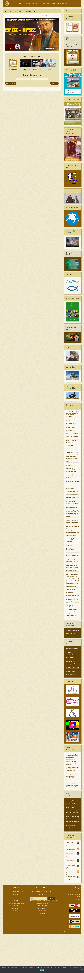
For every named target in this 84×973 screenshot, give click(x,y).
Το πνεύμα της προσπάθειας (74, 894)
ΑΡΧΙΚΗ (22, 3)
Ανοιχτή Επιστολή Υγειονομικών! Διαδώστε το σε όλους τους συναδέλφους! (72, 470)
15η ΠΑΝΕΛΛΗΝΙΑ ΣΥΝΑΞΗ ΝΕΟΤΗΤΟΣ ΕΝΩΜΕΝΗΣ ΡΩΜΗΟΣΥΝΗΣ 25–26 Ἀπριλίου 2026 (72, 414)
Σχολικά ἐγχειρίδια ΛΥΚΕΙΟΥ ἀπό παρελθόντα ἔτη (72, 544)
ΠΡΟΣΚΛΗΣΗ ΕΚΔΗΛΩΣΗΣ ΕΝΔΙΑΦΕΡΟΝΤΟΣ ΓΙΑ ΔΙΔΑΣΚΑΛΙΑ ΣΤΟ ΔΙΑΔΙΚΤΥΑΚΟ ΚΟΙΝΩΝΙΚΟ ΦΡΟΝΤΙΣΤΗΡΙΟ (72, 442)
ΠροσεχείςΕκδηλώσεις (70, 624)
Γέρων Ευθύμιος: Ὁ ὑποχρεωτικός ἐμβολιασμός (71, 449)
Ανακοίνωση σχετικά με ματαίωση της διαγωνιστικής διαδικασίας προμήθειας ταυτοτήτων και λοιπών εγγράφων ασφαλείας (72, 589)
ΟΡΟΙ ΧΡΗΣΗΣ (63, 3)
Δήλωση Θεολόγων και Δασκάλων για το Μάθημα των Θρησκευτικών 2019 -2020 (72, 574)
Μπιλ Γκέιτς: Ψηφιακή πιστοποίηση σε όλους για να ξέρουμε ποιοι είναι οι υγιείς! (72, 503)
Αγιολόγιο (69, 347)
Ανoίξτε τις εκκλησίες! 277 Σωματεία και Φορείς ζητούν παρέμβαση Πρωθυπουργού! (72, 521)
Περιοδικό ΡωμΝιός (72, 99)
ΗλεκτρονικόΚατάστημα (70, 836)
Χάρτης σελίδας (77, 897)
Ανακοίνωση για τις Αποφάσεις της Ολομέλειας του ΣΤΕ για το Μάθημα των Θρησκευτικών (72, 561)
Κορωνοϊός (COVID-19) (70, 254)
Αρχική (78, 891)
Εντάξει (42, 970)
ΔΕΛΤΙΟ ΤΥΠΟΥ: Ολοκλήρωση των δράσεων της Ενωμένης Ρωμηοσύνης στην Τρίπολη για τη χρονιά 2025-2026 (72, 810)
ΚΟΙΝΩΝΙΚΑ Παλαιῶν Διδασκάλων (70, 131)
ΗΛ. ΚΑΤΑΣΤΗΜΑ (55, 3)
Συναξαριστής (77, 896)
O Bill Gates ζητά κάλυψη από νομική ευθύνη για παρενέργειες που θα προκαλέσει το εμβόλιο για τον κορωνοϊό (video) (72, 533)
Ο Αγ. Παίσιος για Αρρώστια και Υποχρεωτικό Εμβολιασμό (72, 453)
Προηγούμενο (11, 83)
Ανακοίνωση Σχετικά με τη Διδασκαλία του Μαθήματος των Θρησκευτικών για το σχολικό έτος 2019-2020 (72, 568)
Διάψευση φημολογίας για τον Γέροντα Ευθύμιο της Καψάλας (72, 480)
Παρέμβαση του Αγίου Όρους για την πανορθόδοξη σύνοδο (72, 610)
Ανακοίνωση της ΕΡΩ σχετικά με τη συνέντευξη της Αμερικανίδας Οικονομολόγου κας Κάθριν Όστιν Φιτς (72, 496)
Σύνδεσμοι (69, 681)
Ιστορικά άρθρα (71, 367)
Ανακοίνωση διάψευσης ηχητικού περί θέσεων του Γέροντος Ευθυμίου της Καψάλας (71, 459)
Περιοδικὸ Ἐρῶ (71, 70)
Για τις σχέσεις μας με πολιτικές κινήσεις (72, 596)
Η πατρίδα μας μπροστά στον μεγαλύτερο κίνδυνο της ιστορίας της (72, 615)
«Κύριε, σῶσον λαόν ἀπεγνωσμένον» (70, 485)
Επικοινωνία (77, 899)
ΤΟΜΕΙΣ (48, 3)
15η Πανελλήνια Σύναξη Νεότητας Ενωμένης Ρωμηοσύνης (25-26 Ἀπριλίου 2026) (72, 777)
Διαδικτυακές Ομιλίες (70, 232)
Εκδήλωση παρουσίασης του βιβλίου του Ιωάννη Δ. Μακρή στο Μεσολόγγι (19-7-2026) (72, 755)
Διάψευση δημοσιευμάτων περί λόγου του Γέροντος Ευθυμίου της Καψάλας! (72, 526)
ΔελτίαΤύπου (68, 794)
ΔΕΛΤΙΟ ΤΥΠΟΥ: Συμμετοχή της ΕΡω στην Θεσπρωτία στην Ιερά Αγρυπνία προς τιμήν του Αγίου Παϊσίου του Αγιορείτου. (72, 819)
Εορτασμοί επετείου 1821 (70, 387)
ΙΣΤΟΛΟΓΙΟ (34, 3)
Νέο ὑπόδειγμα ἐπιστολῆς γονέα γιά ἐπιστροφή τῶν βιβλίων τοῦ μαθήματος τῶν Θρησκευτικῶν (72, 601)
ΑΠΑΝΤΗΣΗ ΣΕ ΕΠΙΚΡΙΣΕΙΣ (72, 667)
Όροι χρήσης (77, 900)
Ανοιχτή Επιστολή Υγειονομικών (70, 464)
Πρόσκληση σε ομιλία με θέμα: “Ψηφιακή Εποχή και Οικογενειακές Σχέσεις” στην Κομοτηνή (72, 770)
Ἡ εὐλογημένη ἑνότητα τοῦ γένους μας (71, 420)
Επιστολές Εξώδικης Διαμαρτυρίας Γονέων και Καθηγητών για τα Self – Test (72, 490)
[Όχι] (82, 969)
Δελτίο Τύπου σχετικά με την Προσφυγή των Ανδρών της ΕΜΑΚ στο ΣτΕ (72, 476)
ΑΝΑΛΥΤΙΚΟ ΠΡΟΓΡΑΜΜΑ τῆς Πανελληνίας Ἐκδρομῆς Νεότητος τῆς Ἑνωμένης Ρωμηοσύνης (72, 762)
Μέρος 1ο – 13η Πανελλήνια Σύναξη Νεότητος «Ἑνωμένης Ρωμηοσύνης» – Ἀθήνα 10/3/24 (72, 435)
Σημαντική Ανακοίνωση (70, 17)
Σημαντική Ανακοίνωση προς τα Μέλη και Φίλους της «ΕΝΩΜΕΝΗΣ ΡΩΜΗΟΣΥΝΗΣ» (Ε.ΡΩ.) (72, 428)
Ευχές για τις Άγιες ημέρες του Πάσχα (72, 649)
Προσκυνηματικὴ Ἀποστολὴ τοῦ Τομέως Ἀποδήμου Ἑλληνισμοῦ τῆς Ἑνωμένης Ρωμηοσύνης (72, 826)
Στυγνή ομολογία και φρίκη (71, 507)
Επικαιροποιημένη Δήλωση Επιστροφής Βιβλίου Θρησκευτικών (71, 540)
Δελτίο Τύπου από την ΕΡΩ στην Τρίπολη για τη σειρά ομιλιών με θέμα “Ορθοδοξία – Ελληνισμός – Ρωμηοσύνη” (72, 784)
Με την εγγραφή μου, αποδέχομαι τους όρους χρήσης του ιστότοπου (45, 900)
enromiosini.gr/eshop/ (41, 915)
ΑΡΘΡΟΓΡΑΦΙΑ (36, 15)
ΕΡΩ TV (68, 191)
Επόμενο (54, 83)
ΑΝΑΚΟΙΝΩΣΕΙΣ (41, 3)
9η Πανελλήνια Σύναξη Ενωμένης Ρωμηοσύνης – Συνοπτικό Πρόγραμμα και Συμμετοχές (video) (71, 655)
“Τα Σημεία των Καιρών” (71, 423)
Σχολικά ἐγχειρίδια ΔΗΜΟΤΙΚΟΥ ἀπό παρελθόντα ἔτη (72, 555)
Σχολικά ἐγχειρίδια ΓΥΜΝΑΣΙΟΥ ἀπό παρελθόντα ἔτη (72, 550)
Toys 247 (69, 274)
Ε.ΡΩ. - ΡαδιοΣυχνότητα (71, 39)
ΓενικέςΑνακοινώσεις (70, 748)
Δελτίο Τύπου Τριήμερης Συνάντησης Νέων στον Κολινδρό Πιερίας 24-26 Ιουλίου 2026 (71, 802)
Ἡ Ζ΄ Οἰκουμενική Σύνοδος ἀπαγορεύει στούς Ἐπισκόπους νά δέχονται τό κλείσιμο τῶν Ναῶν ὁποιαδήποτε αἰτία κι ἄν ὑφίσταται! (72, 513)
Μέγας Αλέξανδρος (72, 207)
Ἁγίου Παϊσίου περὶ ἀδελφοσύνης (70, 606)
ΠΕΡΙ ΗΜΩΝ (27, 3)
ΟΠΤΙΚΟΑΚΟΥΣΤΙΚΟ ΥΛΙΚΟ (53, 15)
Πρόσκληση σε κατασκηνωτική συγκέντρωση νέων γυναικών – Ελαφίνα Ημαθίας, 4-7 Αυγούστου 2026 (72, 633)
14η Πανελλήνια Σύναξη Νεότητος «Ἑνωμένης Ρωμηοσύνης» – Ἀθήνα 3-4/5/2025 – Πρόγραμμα (71, 662)
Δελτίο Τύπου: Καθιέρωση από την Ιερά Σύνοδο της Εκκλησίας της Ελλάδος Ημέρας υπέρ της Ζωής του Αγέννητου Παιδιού (72, 581)
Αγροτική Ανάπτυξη (72, 298)
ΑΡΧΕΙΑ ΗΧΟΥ (43, 15)
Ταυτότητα (78, 892)
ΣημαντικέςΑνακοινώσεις (70, 406)
